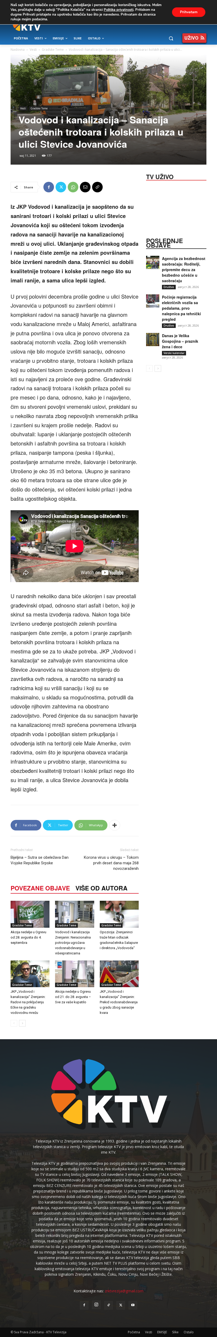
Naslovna (18, 49)
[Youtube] (133, 1305)
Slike (175, 1332)
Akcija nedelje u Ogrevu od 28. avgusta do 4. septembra (28, 937)
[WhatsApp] (73, 187)
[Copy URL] (97, 187)
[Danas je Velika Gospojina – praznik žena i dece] (152, 339)
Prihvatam (188, 12)
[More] (114, 825)
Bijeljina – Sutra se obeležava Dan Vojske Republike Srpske (40, 860)
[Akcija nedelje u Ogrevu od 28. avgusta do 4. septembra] (30, 914)
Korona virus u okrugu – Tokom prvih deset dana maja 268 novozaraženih (111, 863)
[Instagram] (96, 1305)
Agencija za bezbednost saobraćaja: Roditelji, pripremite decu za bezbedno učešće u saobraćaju (183, 269)
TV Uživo (160, 176)
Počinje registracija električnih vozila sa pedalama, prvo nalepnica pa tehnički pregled (181, 308)
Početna (134, 1332)
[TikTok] (108, 1305)
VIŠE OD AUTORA (101, 888)
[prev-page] (14, 1023)
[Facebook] (48, 187)
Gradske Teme (53, 49)
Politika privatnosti (118, 9)
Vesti (33, 49)
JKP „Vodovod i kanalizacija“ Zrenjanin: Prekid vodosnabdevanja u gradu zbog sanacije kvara (119, 1002)
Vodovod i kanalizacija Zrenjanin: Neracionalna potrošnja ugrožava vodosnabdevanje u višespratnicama (73, 942)
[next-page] (22, 1023)
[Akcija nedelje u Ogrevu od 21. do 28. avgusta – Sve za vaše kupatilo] (74, 973)
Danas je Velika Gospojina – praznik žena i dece (180, 341)
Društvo (169, 287)
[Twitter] (61, 187)
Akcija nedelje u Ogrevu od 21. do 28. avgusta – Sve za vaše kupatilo (73, 997)
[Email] (85, 187)
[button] (171, 38)
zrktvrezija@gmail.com (124, 1290)
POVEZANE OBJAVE (40, 888)
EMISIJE (162, 1332)
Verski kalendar (174, 353)
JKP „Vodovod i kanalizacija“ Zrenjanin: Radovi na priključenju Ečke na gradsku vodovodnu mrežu (28, 1002)
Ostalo (189, 1332)
